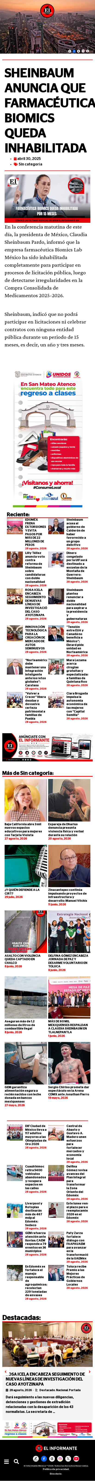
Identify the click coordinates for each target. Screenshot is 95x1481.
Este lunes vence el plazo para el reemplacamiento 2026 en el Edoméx (79, 1210)
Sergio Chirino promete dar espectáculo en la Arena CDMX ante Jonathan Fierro (68, 1091)
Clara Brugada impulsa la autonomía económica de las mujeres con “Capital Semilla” (77, 704)
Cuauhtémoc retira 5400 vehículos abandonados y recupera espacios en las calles (35, 1177)
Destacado (47, 1390)
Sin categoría (30, 164)
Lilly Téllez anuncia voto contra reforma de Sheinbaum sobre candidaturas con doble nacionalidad (35, 567)
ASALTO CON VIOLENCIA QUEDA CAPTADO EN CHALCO (23, 959)
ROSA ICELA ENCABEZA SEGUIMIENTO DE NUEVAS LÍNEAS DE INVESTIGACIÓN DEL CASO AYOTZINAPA (45, 1379)
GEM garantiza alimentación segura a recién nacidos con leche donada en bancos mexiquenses (23, 1094)
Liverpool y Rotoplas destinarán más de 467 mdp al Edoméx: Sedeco (33, 1214)
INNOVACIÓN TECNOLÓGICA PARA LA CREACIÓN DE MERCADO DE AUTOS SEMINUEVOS (36, 638)
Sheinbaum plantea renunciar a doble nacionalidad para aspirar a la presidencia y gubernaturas (76, 604)
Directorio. (56, 1474)
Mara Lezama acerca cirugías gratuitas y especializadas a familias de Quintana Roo (77, 671)
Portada (74, 1390)
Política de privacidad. (56, 1469)
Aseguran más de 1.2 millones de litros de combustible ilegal (20, 1025)
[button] (6, 1461)
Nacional (62, 1390)
